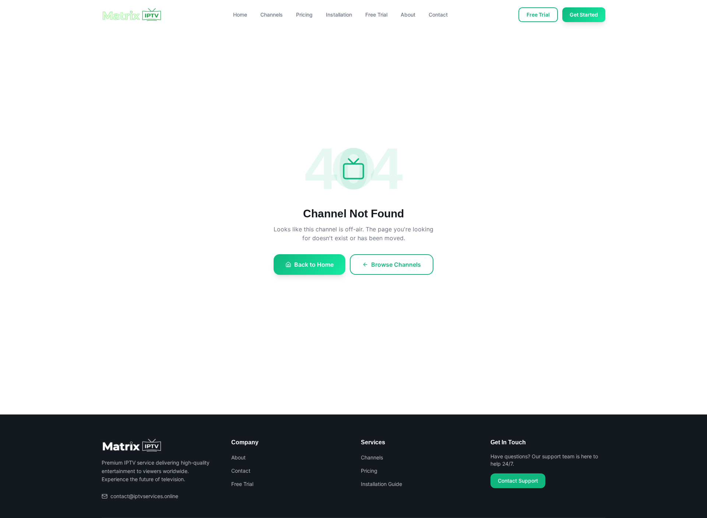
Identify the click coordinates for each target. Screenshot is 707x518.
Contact (438, 14)
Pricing (304, 14)
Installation (339, 14)
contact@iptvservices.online (144, 496)
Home (240, 14)
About (408, 14)
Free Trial (376, 14)
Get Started (584, 14)
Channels (271, 14)
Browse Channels (396, 264)
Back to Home (314, 264)
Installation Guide (381, 484)
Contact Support (518, 480)
